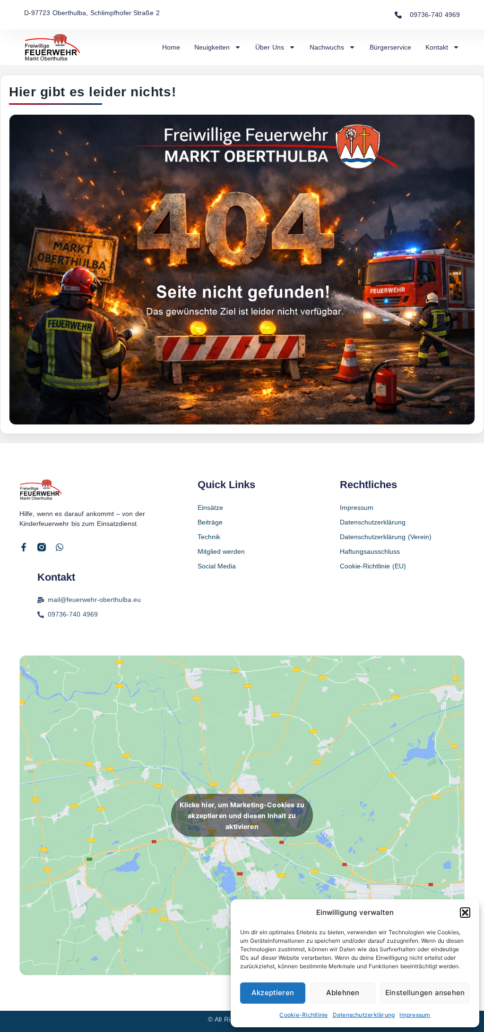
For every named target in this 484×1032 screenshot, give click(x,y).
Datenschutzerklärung (364, 1014)
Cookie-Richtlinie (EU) (373, 566)
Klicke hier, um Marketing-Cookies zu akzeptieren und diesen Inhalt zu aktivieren (242, 815)
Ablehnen (342, 992)
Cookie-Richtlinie (303, 1014)
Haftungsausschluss (370, 551)
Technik (209, 537)
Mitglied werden (221, 551)
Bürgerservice (390, 47)
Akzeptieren (272, 992)
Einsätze (210, 507)
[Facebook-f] (23, 547)
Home (171, 47)
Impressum (414, 1014)
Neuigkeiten (212, 47)
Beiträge (210, 522)
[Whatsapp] (59, 547)
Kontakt (436, 47)
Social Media (217, 566)
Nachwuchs (327, 47)
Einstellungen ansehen (425, 992)
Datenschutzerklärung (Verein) (386, 537)
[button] (465, 912)
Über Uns (269, 47)
